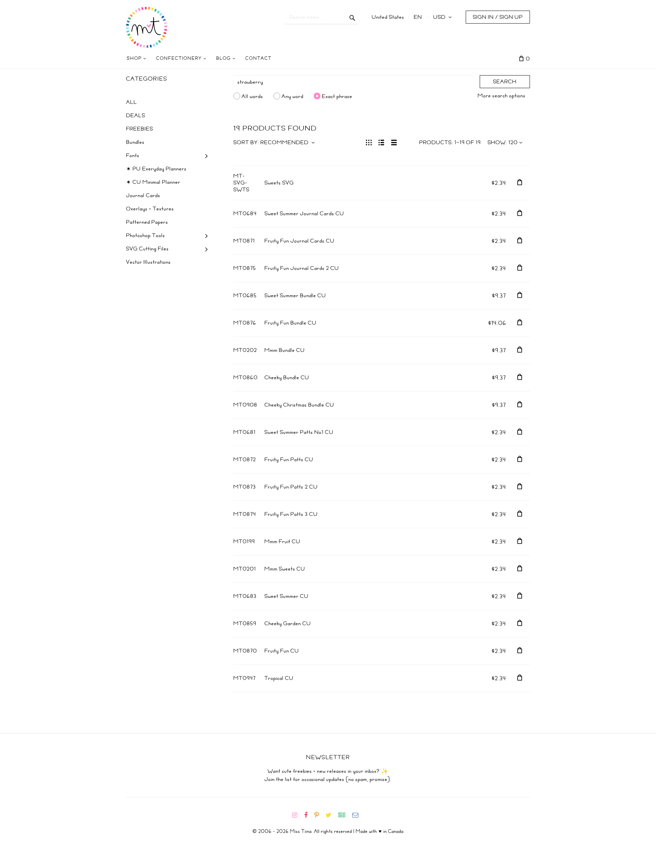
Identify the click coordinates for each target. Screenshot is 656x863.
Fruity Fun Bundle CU (290, 323)
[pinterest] (319, 815)
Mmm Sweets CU (284, 569)
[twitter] (331, 815)
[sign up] (344, 815)
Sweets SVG (279, 183)
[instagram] (297, 815)
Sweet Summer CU (286, 596)
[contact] (358, 815)
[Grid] (369, 142)
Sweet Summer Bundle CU (295, 295)
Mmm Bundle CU (284, 350)
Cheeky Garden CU (287, 623)
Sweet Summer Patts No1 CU (298, 432)
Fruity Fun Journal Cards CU (299, 241)
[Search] (352, 17)
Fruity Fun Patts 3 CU (291, 514)
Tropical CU (278, 678)
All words (252, 96)
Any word (292, 96)
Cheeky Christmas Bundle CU (299, 405)
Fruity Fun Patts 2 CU (291, 487)
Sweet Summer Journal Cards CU (304, 213)
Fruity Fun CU (281, 651)
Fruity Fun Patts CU (288, 459)
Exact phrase (337, 96)
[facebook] (308, 815)
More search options (501, 96)
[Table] (394, 142)
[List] (381, 142)
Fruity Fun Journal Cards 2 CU (301, 268)
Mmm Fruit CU (282, 541)
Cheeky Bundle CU (286, 377)
